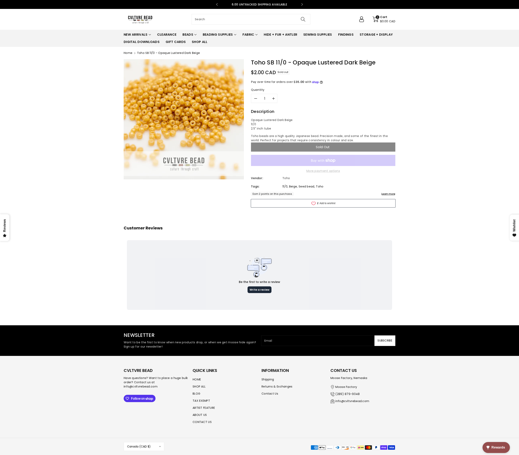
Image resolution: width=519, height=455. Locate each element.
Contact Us (270, 394)
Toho (319, 186)
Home (128, 53)
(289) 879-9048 (347, 394)
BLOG (196, 394)
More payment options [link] (323, 171)
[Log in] (363, 19)
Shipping (268, 379)
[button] (384, 19)
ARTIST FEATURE (204, 408)
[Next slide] (302, 4)
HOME (197, 379)
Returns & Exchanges (277, 386)
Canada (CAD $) (139, 446)
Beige (293, 186)
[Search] (303, 19)
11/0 (284, 186)
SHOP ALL (199, 386)
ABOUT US (200, 415)
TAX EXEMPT (201, 401)
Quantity (258, 90)
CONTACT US (202, 422)
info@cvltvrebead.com (352, 401)
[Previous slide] (217, 4)
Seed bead (306, 186)
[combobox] (251, 19)
